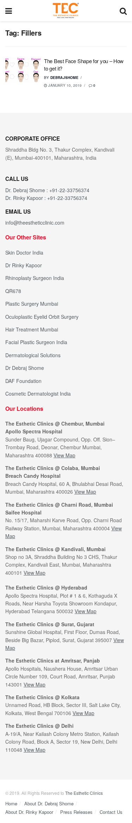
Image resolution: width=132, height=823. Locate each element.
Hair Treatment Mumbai (31, 329)
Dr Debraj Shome (24, 367)
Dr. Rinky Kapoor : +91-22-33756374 (46, 197)
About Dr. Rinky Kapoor (29, 812)
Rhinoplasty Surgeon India (34, 277)
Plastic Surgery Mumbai (31, 303)
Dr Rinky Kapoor (23, 265)
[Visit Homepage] (66, 10)
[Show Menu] (8, 10)
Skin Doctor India (24, 252)
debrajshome (64, 77)
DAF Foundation (23, 380)
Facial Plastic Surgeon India (36, 342)
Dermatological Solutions (33, 355)
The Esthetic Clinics (84, 793)
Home (11, 803)
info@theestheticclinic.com (34, 222)
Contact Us (111, 812)
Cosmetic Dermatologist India (38, 393)
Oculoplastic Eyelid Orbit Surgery (41, 316)
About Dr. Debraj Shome (49, 803)
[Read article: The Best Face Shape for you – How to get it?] (22, 70)
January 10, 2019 (64, 85)
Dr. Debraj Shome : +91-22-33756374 (47, 190)
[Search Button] (123, 10)
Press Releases (76, 812)
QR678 (13, 290)
